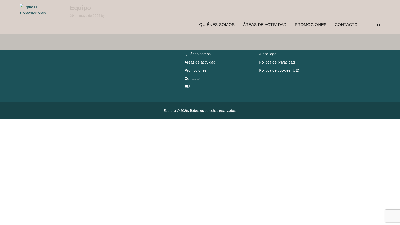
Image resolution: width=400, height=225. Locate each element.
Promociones (310, 24)
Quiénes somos (217, 24)
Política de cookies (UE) (279, 70)
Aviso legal (268, 54)
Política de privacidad (277, 62)
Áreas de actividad (264, 24)
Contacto (346, 24)
